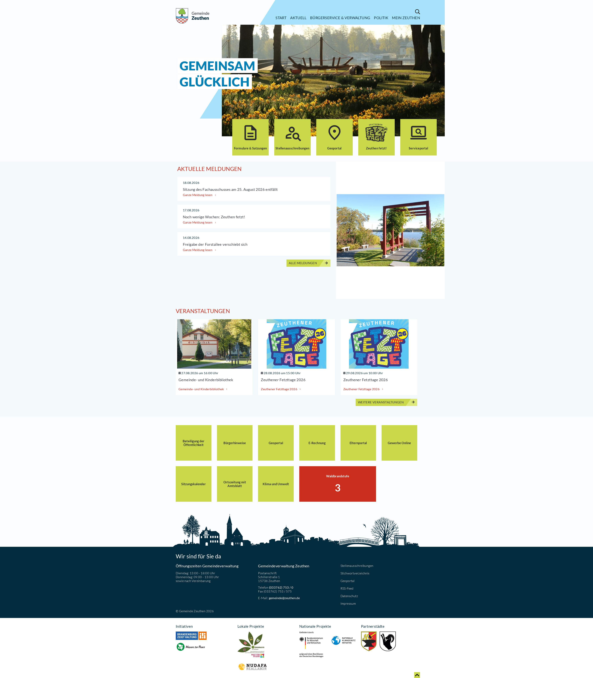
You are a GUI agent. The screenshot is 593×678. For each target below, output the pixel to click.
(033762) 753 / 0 (281, 587)
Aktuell (298, 17)
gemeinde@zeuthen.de (284, 598)
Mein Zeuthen (406, 17)
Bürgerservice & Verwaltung (340, 17)
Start (280, 17)
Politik (381, 17)
